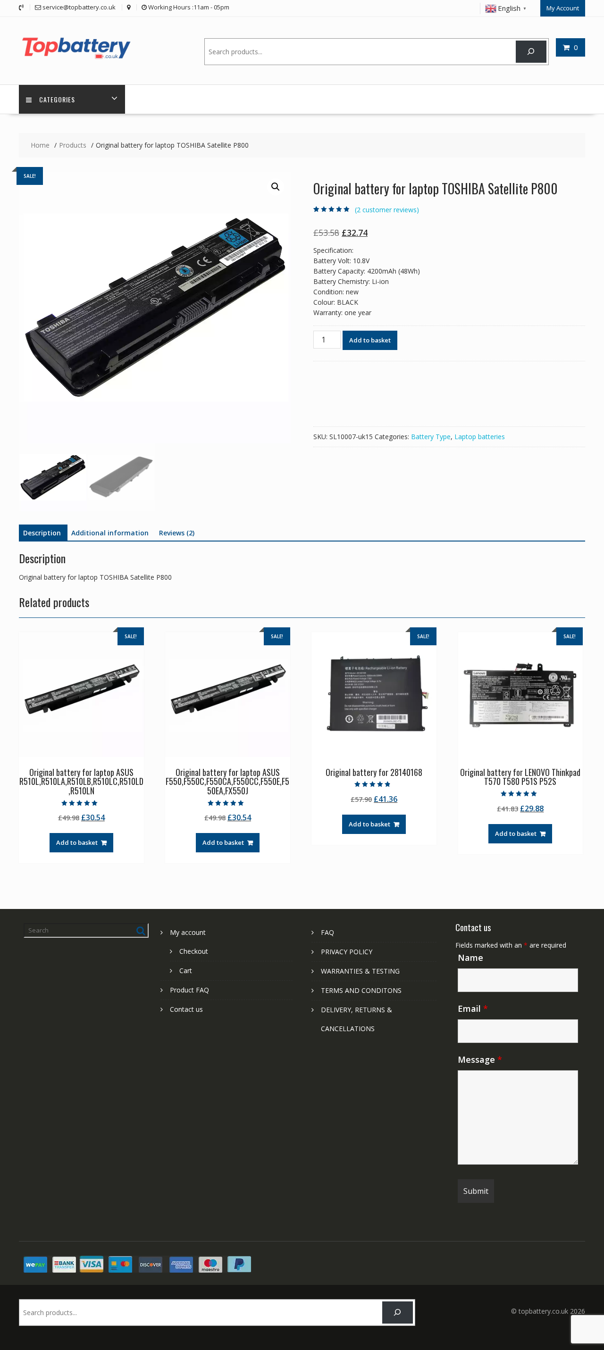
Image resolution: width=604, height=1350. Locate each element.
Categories (57, 99)
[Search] (531, 52)
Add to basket (370, 340)
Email (473, 1008)
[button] (275, 186)
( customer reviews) (387, 209)
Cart (185, 970)
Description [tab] (42, 532)
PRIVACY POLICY (346, 951)
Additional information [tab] (110, 532)
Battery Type (431, 436)
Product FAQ (189, 989)
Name (470, 957)
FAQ (327, 932)
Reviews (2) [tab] (176, 532)
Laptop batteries (479, 436)
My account (188, 932)
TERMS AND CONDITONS (361, 990)
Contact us (186, 1009)
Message (480, 1059)
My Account (562, 8)
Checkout (193, 951)
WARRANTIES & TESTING (360, 971)
